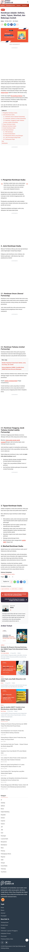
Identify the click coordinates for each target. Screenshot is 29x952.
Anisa (2, 21)
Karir (2, 832)
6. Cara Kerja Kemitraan (8, 130)
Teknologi (3, 868)
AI (1, 799)
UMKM (20, 588)
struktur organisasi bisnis (11, 380)
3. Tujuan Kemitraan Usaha (8, 124)
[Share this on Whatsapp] (5, 24)
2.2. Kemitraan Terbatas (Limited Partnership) (14, 118)
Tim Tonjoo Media (5, 653)
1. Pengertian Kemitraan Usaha (9, 113)
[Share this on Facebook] (11, 24)
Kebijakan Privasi (6, 933)
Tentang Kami (4, 922)
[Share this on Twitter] (8, 24)
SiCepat (3, 862)
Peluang (2, 5)
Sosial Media (4, 865)
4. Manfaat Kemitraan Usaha (9, 126)
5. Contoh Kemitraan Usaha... (8, 574)
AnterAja (3, 802)
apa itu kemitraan (5, 588)
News (2, 847)
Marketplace (4, 844)
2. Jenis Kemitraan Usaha (8, 114)
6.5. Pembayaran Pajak (9, 139)
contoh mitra (14, 588)
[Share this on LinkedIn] (14, 24)
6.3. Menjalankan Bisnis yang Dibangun (13, 135)
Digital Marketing (5, 811)
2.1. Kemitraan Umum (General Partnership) (14, 116)
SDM (2, 859)
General (3, 817)
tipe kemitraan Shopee (16, 95)
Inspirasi (3, 820)
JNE (2, 829)
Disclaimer (4, 936)
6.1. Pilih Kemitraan (8, 131)
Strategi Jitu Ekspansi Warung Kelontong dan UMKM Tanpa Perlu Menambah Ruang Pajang (14, 649)
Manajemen (4, 841)
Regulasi (18, 5)
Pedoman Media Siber (7, 939)
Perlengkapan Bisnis (10, 5)
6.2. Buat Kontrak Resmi (9, 133)
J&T (2, 826)
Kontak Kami (4, 925)
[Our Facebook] (6, 942)
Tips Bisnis (24, 5)
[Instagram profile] (10, 610)
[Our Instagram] (2, 942)
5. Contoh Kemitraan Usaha (8, 128)
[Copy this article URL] (2, 24)
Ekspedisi (3, 814)
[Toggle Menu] (27, 2)
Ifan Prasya (3, 711)
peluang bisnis (4, 92)
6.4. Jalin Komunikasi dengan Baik (11, 137)
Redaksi (3, 928)
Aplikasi (2, 645)
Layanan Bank (4, 838)
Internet (3, 823)
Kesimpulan (5, 143)
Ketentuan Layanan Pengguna (9, 930)
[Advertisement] (14, 63)
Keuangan (3, 835)
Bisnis (3, 9)
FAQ (3, 141)
